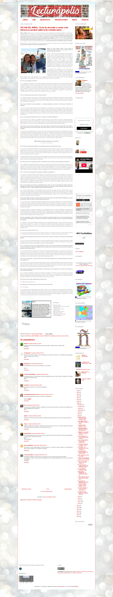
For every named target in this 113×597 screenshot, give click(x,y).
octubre (80, 408)
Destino (41, 335)
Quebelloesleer (27, 433)
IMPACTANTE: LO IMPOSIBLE (85, 372)
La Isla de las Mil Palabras (29, 374)
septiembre (80, 410)
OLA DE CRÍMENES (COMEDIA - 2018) (82, 469)
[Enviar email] (77, 142)
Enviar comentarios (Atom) (50, 497)
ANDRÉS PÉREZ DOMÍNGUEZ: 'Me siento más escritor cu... (83, 473)
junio (79, 415)
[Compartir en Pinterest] (52, 334)
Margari (25, 343)
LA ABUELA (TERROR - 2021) (86, 379)
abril (79, 498)
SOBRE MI (84, 20)
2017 (78, 507)
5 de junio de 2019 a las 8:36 (36, 363)
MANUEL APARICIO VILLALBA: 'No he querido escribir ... (82, 418)
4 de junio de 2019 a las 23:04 (34, 343)
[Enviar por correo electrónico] (46, 334)
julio (79, 413)
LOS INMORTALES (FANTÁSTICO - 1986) (86, 363)
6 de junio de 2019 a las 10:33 (32, 405)
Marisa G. (86, 80)
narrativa (59, 335)
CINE (34, 20)
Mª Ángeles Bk (27, 353)
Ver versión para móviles (46, 491)
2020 (78, 401)
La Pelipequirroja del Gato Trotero (32, 394)
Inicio (48, 489)
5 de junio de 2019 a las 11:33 (46, 394)
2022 (78, 397)
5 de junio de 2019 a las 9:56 (42, 374)
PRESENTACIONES (61, 20)
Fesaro (25, 423)
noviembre (80, 406)
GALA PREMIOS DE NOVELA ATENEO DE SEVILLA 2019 (83, 452)
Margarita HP (27, 363)
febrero (80, 501)
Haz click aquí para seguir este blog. (84, 265)
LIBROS (25, 20)
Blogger (76, 586)
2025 (78, 392)
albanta (25, 415)
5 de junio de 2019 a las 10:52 (35, 385)
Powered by (80, 133)
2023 (78, 396)
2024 (78, 394)
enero (79, 503)
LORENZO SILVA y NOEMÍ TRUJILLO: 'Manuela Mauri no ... (83, 433)
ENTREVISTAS (45, 20)
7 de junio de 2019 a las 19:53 (34, 423)
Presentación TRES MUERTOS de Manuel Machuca (83, 493)
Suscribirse (84, 128)
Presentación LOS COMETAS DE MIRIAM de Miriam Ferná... (83, 466)
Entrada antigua (67, 489)
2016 (78, 509)
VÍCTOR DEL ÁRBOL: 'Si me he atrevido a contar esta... (83, 489)
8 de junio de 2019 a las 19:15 (38, 433)
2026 (78, 390)
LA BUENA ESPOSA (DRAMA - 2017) (82, 426)
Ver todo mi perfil (79, 93)
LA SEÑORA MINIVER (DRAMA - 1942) (82, 485)
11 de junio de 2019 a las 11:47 (40, 454)
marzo (79, 500)
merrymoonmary (61, 586)
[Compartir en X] (49, 334)
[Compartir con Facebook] (50, 334)
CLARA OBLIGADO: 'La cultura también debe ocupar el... (83, 437)
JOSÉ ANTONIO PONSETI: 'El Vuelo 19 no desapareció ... (83, 441)
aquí (64, 314)
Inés (25, 405)
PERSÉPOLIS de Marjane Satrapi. (83, 369)
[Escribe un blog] (47, 334)
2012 (78, 516)
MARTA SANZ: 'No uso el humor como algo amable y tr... (83, 462)
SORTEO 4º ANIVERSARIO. (85, 356)
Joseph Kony (53, 335)
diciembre (80, 404)
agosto (79, 412)
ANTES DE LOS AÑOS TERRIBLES (32, 335)
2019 (78, 403)
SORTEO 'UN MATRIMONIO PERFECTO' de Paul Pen (83, 458)
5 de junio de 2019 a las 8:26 (37, 353)
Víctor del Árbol (64, 335)
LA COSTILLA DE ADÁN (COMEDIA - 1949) (83, 445)
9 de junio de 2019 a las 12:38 (40, 445)
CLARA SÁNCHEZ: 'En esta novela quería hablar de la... (83, 478)
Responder (26, 348)
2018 (78, 505)
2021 (78, 399)
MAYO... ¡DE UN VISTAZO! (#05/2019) (83, 456)
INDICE (74, 20)
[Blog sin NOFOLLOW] (79, 273)
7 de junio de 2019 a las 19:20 (34, 415)
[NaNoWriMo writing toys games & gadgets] (84, 71)
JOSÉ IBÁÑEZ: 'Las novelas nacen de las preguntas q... (83, 448)
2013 (78, 514)
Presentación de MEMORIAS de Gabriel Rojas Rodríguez (83, 482)
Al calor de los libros (28, 454)
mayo (79, 496)
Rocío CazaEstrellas (28, 445)
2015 (78, 511)
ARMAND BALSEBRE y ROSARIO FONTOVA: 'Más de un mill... (83, 429)
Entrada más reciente (26, 489)
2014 (78, 513)
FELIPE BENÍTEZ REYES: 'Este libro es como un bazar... (83, 422)
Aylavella (26, 385)
